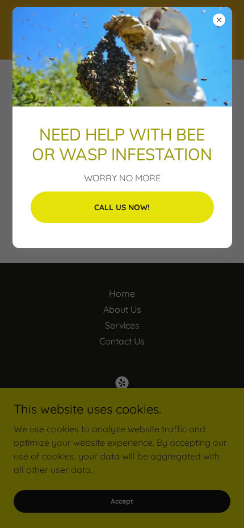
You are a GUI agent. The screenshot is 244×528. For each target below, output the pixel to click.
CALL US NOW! (122, 207)
